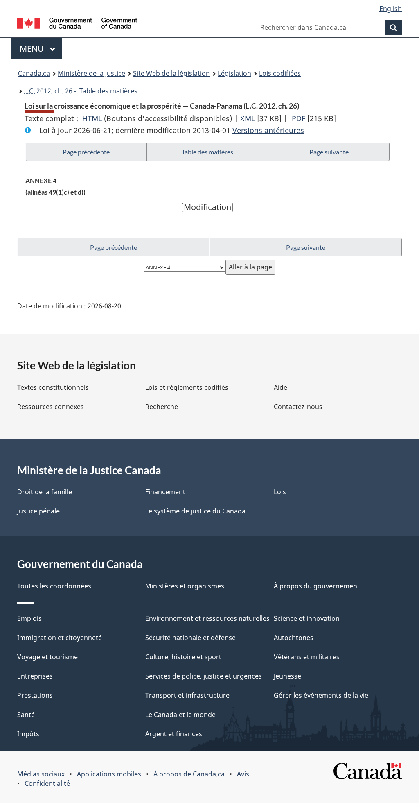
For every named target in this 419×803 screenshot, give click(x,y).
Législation (234, 73)
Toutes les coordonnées (54, 585)
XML (247, 118)
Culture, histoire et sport (183, 656)
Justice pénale (38, 511)
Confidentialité (47, 783)
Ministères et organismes (184, 585)
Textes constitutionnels (53, 387)
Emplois (29, 618)
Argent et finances (173, 733)
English (390, 8)
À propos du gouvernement (317, 585)
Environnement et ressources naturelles (207, 618)
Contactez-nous (298, 406)
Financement (165, 491)
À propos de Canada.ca (189, 773)
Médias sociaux (41, 773)
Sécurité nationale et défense (190, 637)
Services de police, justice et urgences (203, 676)
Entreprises (35, 676)
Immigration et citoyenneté (59, 637)
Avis (243, 773)
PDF (298, 118)
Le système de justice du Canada (195, 511)
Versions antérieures (268, 130)
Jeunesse (287, 676)
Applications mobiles (109, 773)
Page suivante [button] (329, 152)
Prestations (35, 695)
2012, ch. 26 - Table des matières (80, 90)
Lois (280, 491)
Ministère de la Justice (91, 73)
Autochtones (293, 637)
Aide (280, 387)
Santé (26, 714)
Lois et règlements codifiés (186, 387)
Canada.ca (34, 73)
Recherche (161, 406)
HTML (92, 118)
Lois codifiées (280, 73)
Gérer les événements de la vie (321, 695)
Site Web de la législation (171, 73)
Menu (41, 48)
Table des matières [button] (207, 152)
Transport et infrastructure (187, 695)
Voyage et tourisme (47, 656)
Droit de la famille (44, 491)
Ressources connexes (50, 406)
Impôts (28, 733)
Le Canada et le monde (180, 714)
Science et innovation (307, 618)
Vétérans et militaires (307, 656)
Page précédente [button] (86, 152)
